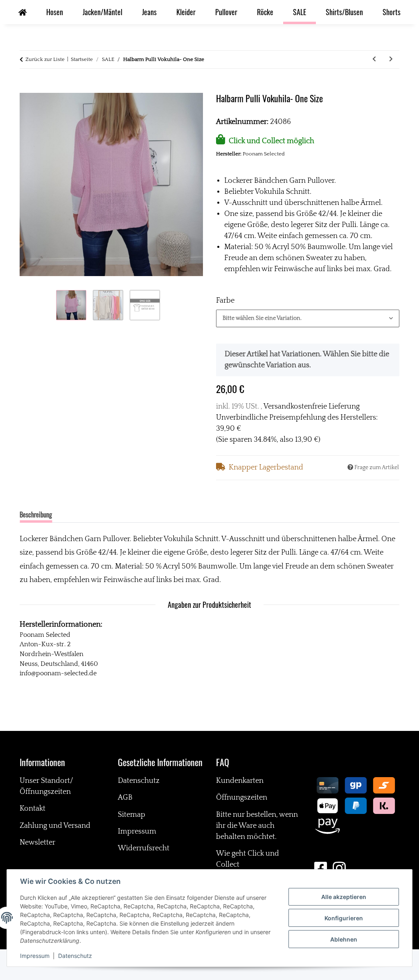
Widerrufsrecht (143, 848)
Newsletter (37, 842)
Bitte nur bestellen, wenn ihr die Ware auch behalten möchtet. (257, 826)
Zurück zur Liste (45, 59)
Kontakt (32, 809)
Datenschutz (75, 955)
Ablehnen (343, 939)
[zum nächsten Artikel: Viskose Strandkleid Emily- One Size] (391, 59)
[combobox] (307, 318)
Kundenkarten (240, 781)
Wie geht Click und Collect (247, 859)
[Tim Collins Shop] (22, 12)
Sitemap (131, 815)
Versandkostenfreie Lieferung (312, 406)
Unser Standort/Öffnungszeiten (46, 786)
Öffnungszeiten (241, 797)
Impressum (35, 955)
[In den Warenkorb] (26, 87)
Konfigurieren (343, 918)
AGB (125, 797)
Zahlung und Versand (55, 826)
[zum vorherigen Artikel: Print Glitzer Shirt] (374, 59)
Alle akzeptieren (343, 896)
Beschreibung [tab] (36, 514)
